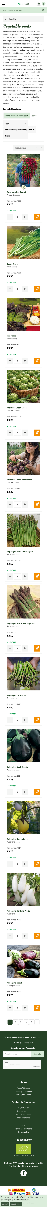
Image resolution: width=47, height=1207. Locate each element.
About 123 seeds (23, 1087)
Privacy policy (23, 1132)
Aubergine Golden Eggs (17, 839)
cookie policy (16, 1203)
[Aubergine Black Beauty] (23, 745)
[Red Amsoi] (23, 314)
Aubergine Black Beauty (17, 767)
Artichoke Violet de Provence (19, 480)
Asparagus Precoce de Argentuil (21, 623)
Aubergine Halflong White (18, 911)
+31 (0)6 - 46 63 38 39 (15, 1037)
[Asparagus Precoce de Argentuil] (23, 601)
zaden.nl (23, 3)
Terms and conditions (23, 1128)
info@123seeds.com (24, 1042)
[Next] (36, 1022)
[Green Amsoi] (23, 242)
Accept (5, 1203)
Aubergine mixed (14, 983)
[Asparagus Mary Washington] (23, 529)
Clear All (34, 115)
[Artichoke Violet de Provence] (23, 458)
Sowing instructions (23, 1094)
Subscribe (37, 1054)
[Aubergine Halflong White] (23, 889)
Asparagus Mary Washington (20, 551)
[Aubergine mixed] (23, 961)
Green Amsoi (12, 264)
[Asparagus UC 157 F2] (23, 673)
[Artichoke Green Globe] (23, 386)
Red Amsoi (11, 336)
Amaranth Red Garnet (16, 192)
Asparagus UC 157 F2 (16, 695)
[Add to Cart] (37, 217)
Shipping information (23, 1091)
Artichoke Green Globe (17, 408)
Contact (24, 1125)
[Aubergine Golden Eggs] (23, 817)
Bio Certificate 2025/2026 (24, 1155)
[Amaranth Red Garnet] (23, 170)
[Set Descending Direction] (41, 148)
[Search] (43, 10)
